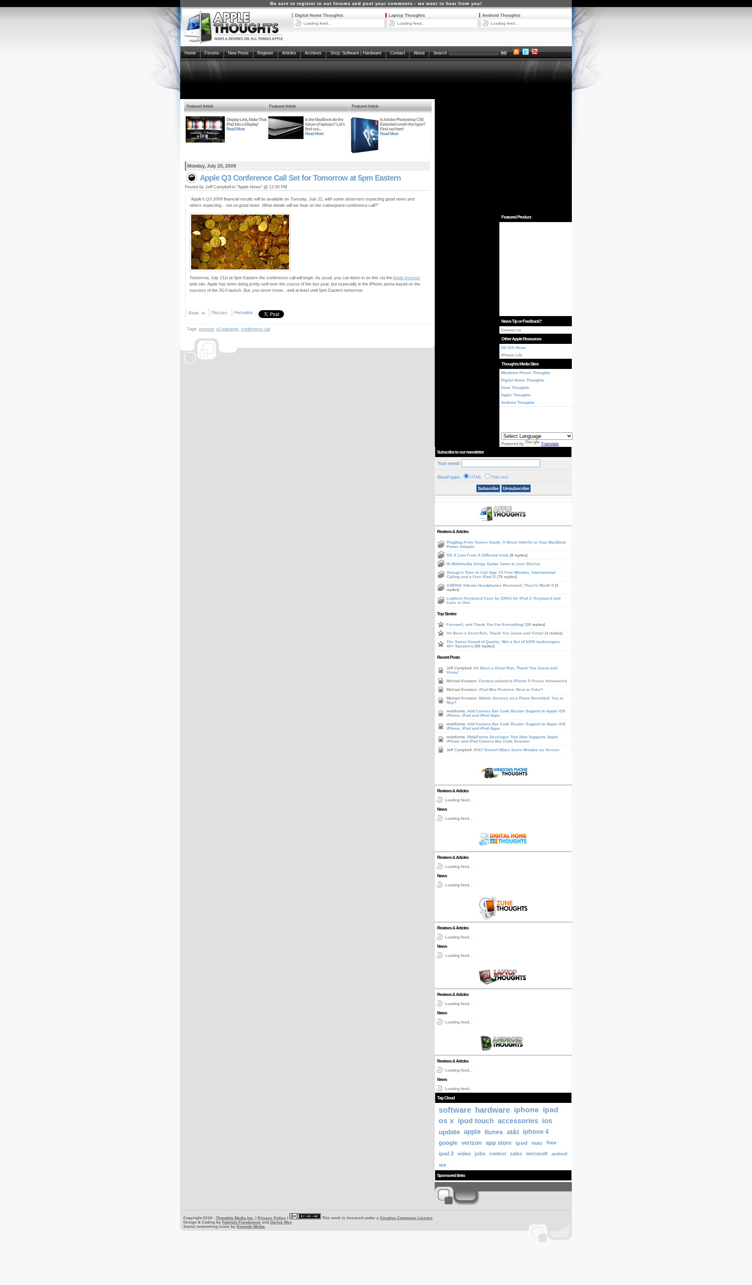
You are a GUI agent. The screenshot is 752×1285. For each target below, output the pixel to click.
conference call (255, 329)
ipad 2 (446, 1154)
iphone (526, 1110)
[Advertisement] (376, 79)
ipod (521, 1143)
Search (440, 53)
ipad (551, 1110)
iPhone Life (511, 355)
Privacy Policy (272, 1218)
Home (190, 53)
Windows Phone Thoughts (525, 372)
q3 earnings (227, 329)
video (464, 1154)
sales (516, 1154)
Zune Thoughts (515, 387)
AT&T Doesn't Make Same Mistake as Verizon (516, 750)
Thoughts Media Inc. (235, 1218)
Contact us (511, 330)
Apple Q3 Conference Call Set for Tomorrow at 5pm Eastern (300, 178)
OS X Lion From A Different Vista (478, 555)
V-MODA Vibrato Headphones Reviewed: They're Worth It (500, 585)
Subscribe (488, 488)
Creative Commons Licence (406, 1218)
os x (446, 1121)
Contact (397, 53)
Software (350, 53)
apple (472, 1131)
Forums (211, 53)
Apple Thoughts (516, 395)
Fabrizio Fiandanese (241, 1222)
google (448, 1142)
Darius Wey (281, 1222)
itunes (493, 1131)
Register (265, 53)
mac (536, 1143)
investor (206, 329)
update (449, 1132)
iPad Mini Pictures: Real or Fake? (511, 689)
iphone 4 (536, 1131)
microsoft (537, 1153)
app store (499, 1143)
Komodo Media (251, 1226)
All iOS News (513, 347)
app (442, 1164)
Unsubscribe (516, 488)
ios (547, 1121)
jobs (480, 1154)
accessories (518, 1121)
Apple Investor (406, 277)
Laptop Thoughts (407, 15)
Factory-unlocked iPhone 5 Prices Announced (523, 681)
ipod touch (476, 1121)
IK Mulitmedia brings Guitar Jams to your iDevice (493, 564)
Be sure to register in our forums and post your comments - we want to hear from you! (376, 3)
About (419, 53)
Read (193, 313)
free (551, 1143)
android (559, 1153)
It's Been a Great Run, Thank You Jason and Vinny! (495, 633)
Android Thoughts (501, 15)
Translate (550, 443)
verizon (471, 1142)
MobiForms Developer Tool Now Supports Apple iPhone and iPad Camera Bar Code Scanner (502, 739)
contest (497, 1154)
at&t (513, 1131)
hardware (492, 1110)
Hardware (372, 53)
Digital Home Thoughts (319, 15)
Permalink (243, 312)
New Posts (238, 53)
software (455, 1110)
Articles (289, 53)
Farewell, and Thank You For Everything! (485, 624)
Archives (313, 53)
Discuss (219, 312)
